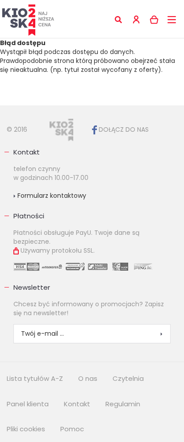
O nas (87, 378)
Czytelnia (128, 378)
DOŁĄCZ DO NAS (123, 129)
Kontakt (26, 152)
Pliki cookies (26, 429)
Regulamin (122, 404)
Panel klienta (28, 404)
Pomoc (72, 429)
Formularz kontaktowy (51, 195)
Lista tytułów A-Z (35, 378)
